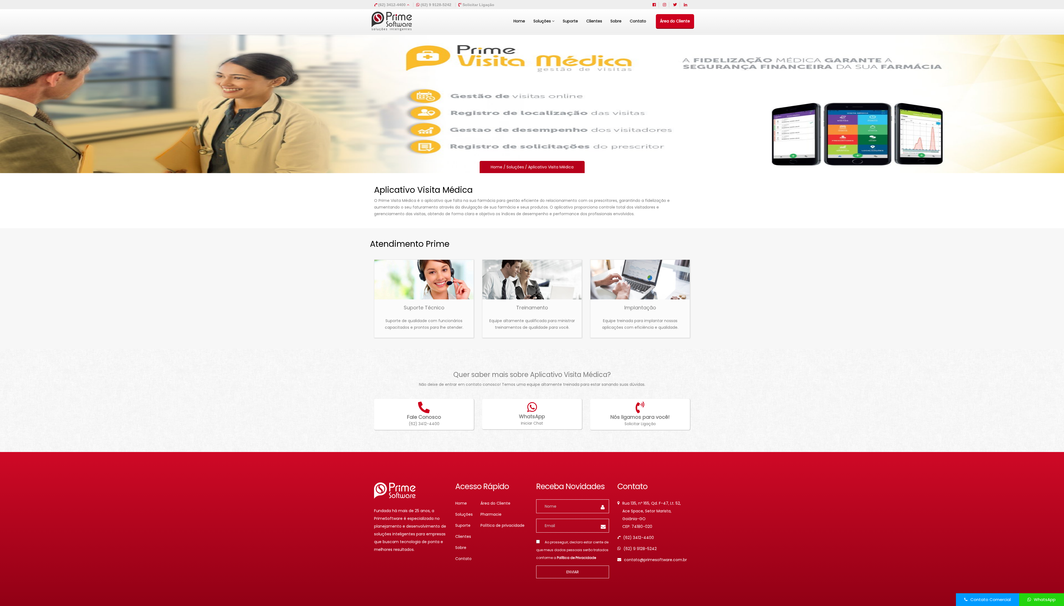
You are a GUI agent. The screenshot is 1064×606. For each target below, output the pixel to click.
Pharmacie (491, 514)
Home (519, 21)
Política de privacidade (502, 525)
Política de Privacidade (576, 557)
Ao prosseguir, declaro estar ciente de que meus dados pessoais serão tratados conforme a (572, 550)
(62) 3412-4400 (392, 4)
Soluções (542, 21)
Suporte (570, 21)
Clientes (594, 21)
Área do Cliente (675, 21)
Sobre (615, 21)
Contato (638, 21)
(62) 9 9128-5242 (640, 548)
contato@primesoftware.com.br (655, 560)
